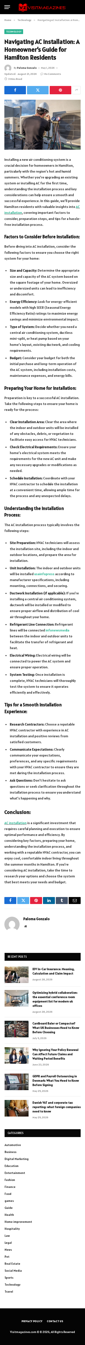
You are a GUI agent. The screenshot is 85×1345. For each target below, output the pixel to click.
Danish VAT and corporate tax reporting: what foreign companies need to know (56, 1107)
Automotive (13, 1145)
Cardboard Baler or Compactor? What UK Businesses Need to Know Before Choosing (55, 1027)
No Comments (52, 73)
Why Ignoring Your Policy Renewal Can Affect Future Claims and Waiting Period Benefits (55, 1054)
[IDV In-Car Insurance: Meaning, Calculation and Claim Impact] (17, 974)
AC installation (15, 823)
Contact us (55, 1321)
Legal (8, 1243)
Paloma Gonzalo (27, 67)
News (8, 1250)
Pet (7, 1257)
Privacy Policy (32, 1321)
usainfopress (44, 574)
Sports (9, 1278)
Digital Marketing (17, 1159)
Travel (9, 1292)
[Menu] (7, 7)
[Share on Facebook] (15, 90)
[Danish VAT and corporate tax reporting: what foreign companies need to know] (17, 1108)
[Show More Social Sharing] (76, 90)
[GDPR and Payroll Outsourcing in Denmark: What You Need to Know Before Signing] (17, 1082)
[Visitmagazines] (42, 7)
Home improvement (18, 1222)
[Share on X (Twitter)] (38, 90)
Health (9, 1215)
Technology (13, 31)
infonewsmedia (57, 630)
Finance (10, 1187)
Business (10, 1152)
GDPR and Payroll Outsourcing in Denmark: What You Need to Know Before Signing (55, 1080)
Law (7, 1236)
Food (8, 1194)
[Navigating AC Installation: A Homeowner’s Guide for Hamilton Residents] (42, 125)
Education (12, 1166)
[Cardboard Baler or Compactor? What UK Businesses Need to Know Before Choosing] (17, 1029)
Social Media (13, 1271)
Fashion (10, 1180)
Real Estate (12, 1264)
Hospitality (12, 1229)
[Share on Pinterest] (60, 90)
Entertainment (15, 1173)
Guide (9, 1208)
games (9, 1201)
